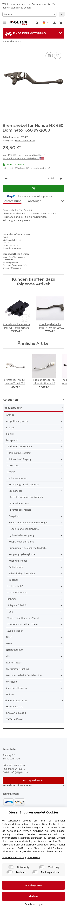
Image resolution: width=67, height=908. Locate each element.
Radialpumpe (16, 567)
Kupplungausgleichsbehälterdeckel (28, 548)
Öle (8, 656)
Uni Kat (10, 694)
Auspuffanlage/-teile (17, 421)
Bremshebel (15, 490)
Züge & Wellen (15, 630)
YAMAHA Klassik (15, 719)
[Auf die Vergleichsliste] (49, 55)
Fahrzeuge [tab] (34, 201)
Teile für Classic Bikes (15, 700)
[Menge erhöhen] (60, 178)
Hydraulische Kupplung (21, 535)
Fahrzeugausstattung (19, 452)
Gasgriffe (14, 516)
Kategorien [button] (10, 399)
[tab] (33, 33)
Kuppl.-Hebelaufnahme (21, 541)
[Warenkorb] (61, 23)
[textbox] (29, 14)
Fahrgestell (12, 440)
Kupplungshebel (18, 560)
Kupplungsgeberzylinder (22, 554)
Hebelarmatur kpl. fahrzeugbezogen (28, 522)
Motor (9, 643)
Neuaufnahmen (14, 649)
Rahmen (12, 598)
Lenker (11, 471)
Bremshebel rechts (25, 140)
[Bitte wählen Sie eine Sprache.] (45, 23)
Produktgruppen (13, 407)
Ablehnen (33, 896)
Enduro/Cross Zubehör (19, 446)
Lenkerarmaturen (17, 478)
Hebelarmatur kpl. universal (24, 528)
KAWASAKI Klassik (16, 712)
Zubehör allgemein (16, 688)
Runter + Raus (14, 662)
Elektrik (10, 433)
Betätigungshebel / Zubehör (24, 484)
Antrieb (10, 414)
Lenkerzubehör (15, 586)
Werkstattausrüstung (17, 668)
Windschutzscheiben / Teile (22, 624)
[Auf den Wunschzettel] (57, 55)
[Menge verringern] (6, 178)
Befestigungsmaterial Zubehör (26, 497)
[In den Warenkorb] (33, 188)
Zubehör (13, 579)
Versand (29, 155)
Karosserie (13, 465)
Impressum (33, 857)
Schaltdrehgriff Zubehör (22, 573)
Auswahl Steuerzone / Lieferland (21, 158)
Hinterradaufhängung (19, 459)
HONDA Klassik (14, 706)
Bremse (10, 427)
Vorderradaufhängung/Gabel (23, 618)
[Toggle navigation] (4, 21)
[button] (37, 23)
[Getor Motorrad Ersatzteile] (17, 23)
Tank (10, 611)
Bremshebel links (19, 503)
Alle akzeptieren (33, 885)
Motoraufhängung (17, 592)
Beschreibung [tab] (12, 201)
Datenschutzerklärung (14, 857)
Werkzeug (11, 681)
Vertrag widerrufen (33, 780)
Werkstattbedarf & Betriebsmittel (24, 675)
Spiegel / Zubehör (17, 605)
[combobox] (29, 14)
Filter (9, 637)
